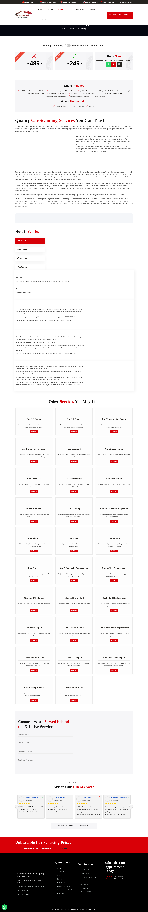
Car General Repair (74, 627)
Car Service (114, 538)
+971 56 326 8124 (63, 281)
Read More (34, 432)
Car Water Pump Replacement (114, 627)
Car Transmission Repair (114, 419)
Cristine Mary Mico (31, 798)
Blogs (92, 9)
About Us (60, 872)
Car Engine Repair (114, 449)
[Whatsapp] (108, 64)
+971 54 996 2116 (23, 890)
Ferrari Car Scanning (45, 201)
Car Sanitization (114, 478)
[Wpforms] (119, 64)
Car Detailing (74, 508)
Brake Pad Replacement (114, 598)
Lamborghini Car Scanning (63, 201)
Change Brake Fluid (74, 598)
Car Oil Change (74, 419)
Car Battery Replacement (34, 449)
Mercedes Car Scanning (114, 201)
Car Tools (60, 893)
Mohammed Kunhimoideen (120, 798)
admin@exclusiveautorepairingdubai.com (31, 886)
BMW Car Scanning (98, 201)
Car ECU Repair (74, 657)
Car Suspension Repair (114, 657)
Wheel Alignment (34, 508)
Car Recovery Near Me (64, 886)
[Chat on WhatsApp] (4, 907)
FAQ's (59, 879)
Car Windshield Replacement (74, 568)
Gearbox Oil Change (34, 598)
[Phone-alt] (113, 64)
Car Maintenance (74, 478)
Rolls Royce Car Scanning (48, 203)
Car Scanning (74, 449)
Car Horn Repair (34, 627)
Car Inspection (84, 888)
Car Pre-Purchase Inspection (114, 508)
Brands (49, 9)
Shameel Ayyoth (59, 798)
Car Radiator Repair (34, 657)
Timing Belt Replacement (114, 568)
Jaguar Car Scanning (30, 203)
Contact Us (43, 19)
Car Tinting (34, 538)
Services (62, 9)
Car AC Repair (34, 419)
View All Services (85, 892)
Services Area (77, 9)
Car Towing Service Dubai (66, 890)
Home (40, 9)
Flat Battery (34, 568)
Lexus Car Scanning (69, 203)
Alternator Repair (74, 687)
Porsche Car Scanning (82, 201)
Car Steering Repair (34, 687)
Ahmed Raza (86, 798)
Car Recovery (34, 478)
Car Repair (74, 538)
